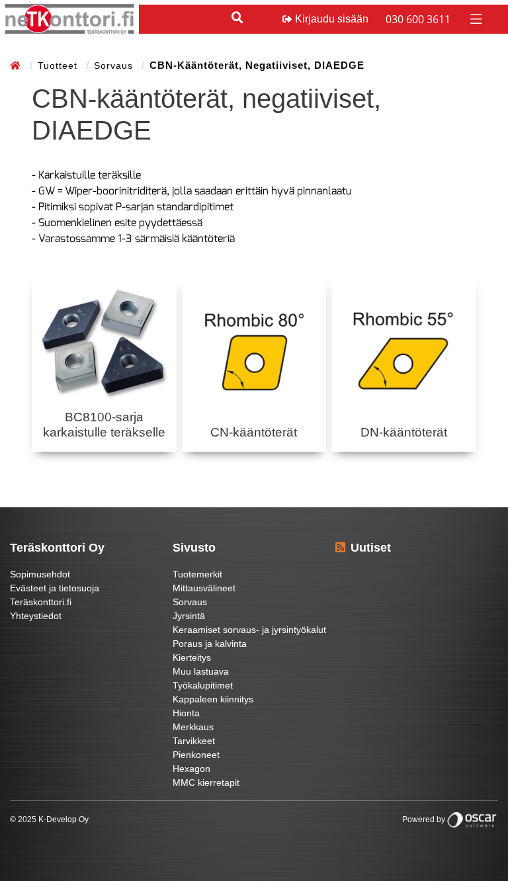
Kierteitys (192, 657)
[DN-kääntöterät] (404, 351)
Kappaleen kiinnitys (213, 699)
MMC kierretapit (206, 782)
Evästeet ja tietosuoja (54, 588)
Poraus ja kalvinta (210, 643)
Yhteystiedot (36, 615)
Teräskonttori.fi (40, 602)
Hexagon (191, 768)
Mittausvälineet (204, 588)
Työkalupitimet (203, 685)
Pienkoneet (196, 754)
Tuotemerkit (197, 574)
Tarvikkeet (194, 740)
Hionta (186, 713)
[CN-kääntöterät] (254, 351)
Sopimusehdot (40, 574)
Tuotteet (59, 65)
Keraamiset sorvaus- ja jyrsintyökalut (249, 629)
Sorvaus (115, 65)
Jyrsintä (189, 615)
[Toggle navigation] (474, 18)
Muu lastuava (201, 671)
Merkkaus (193, 727)
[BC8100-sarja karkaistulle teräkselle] (104, 344)
